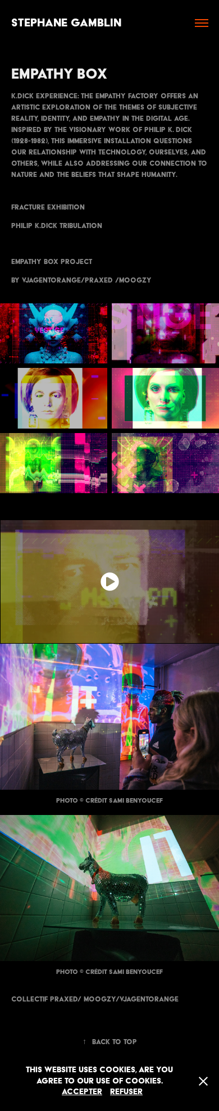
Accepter (82, 1091)
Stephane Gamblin (66, 22)
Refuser (126, 1091)
